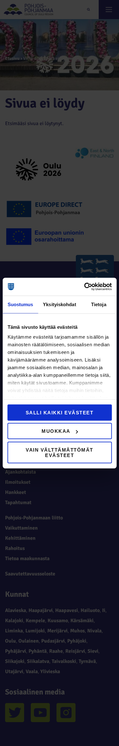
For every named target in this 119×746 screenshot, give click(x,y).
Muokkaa (56, 431)
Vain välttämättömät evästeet (59, 452)
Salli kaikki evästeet (60, 412)
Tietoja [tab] (98, 304)
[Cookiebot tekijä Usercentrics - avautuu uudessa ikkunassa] (85, 287)
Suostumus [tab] (20, 304)
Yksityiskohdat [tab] (59, 304)
